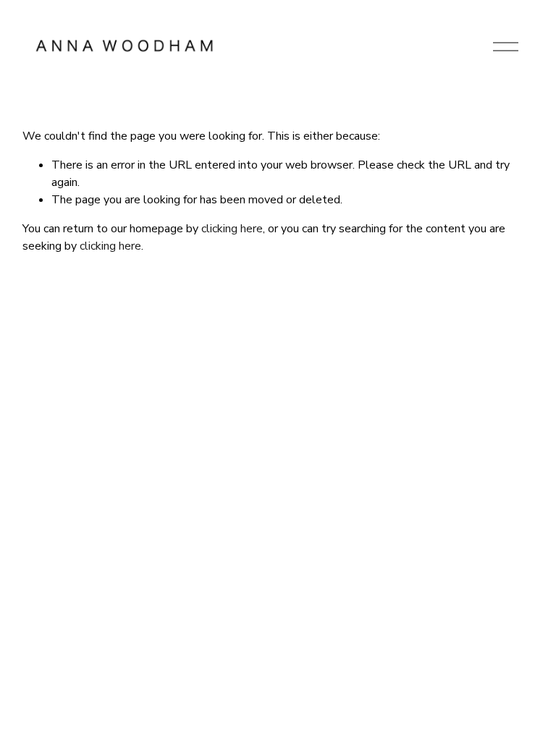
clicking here (232, 229)
